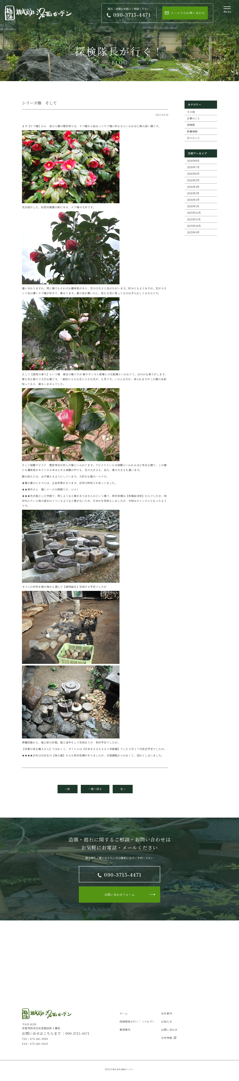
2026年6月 (193, 173)
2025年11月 (194, 219)
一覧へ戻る (95, 789)
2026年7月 (193, 167)
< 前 (67, 789)
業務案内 (125, 1030)
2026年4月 (193, 187)
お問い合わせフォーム (119, 894)
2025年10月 (194, 226)
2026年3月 (193, 193)
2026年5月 (193, 180)
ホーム (124, 1013)
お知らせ (166, 1021)
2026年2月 (193, 200)
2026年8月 (193, 161)
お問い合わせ (169, 1030)
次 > (122, 789)
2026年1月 (193, 206)
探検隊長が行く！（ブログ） (137, 1021)
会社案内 (166, 1013)
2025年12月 (194, 213)
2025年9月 (193, 232)
